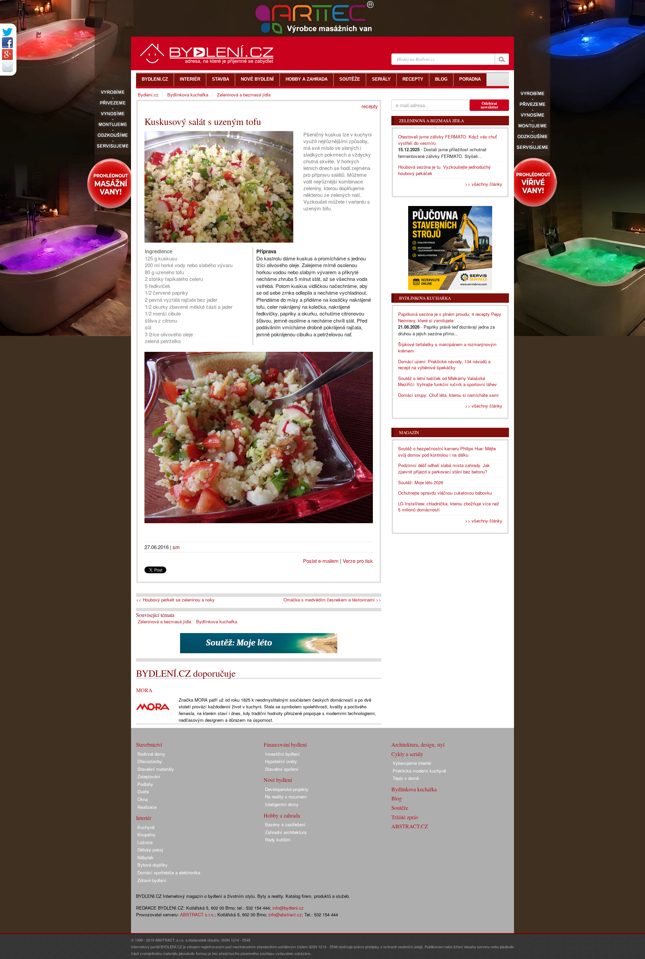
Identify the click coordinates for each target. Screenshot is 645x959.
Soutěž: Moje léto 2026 (420, 482)
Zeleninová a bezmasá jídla (164, 621)
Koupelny (146, 834)
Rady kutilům (278, 839)
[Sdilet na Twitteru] (7, 32)
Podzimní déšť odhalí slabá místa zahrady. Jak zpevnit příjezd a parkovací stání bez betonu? (444, 468)
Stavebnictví (149, 744)
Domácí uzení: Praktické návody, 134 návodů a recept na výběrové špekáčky (444, 364)
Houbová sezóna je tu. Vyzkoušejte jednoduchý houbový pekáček (444, 170)
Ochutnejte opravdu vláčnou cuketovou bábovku (445, 493)
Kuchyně (146, 827)
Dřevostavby (149, 761)
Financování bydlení (285, 744)
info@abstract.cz (285, 914)
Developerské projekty (286, 789)
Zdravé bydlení (151, 880)
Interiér (143, 817)
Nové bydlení (278, 779)
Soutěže (399, 807)
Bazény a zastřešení (285, 824)
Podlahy (145, 784)
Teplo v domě (406, 778)
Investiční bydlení (282, 754)
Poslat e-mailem (321, 560)
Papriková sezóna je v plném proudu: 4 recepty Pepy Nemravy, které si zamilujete (449, 317)
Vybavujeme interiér (412, 763)
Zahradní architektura (285, 832)
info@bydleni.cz (288, 908)
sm (176, 546)
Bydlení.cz (148, 94)
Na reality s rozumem (286, 796)
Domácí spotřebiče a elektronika (168, 872)
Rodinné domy (151, 754)
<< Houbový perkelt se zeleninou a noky (175, 600)
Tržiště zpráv (405, 817)
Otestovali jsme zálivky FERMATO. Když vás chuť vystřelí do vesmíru (447, 139)
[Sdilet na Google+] (7, 54)
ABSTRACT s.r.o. (197, 914)
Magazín (409, 432)
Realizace (147, 807)
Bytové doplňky (152, 865)
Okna (142, 799)
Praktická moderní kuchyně (419, 770)
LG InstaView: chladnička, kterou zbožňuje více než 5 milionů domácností (448, 506)
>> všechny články (483, 184)
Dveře (143, 791)
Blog (396, 798)
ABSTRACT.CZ (409, 826)
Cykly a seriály (407, 753)
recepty (369, 106)
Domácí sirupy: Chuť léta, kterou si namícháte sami (448, 395)
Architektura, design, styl (417, 744)
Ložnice (145, 842)
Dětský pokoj (150, 849)
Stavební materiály (155, 769)
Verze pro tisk (358, 560)
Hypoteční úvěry (281, 761)
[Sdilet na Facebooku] (7, 42)
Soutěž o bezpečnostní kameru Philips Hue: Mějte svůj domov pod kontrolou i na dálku (447, 451)
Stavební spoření (281, 769)
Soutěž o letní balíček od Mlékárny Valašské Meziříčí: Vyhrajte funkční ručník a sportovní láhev (447, 381)
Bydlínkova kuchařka (216, 621)
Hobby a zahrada (282, 815)
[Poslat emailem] (7, 66)
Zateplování (148, 776)
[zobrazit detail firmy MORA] (153, 706)
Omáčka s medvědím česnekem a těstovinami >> (332, 600)
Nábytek (145, 857)
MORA (144, 690)
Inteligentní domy (282, 804)
